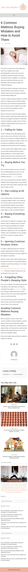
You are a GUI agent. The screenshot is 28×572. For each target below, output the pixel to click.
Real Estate (7, 43)
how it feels (14, 176)
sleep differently (18, 289)
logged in (11, 374)
